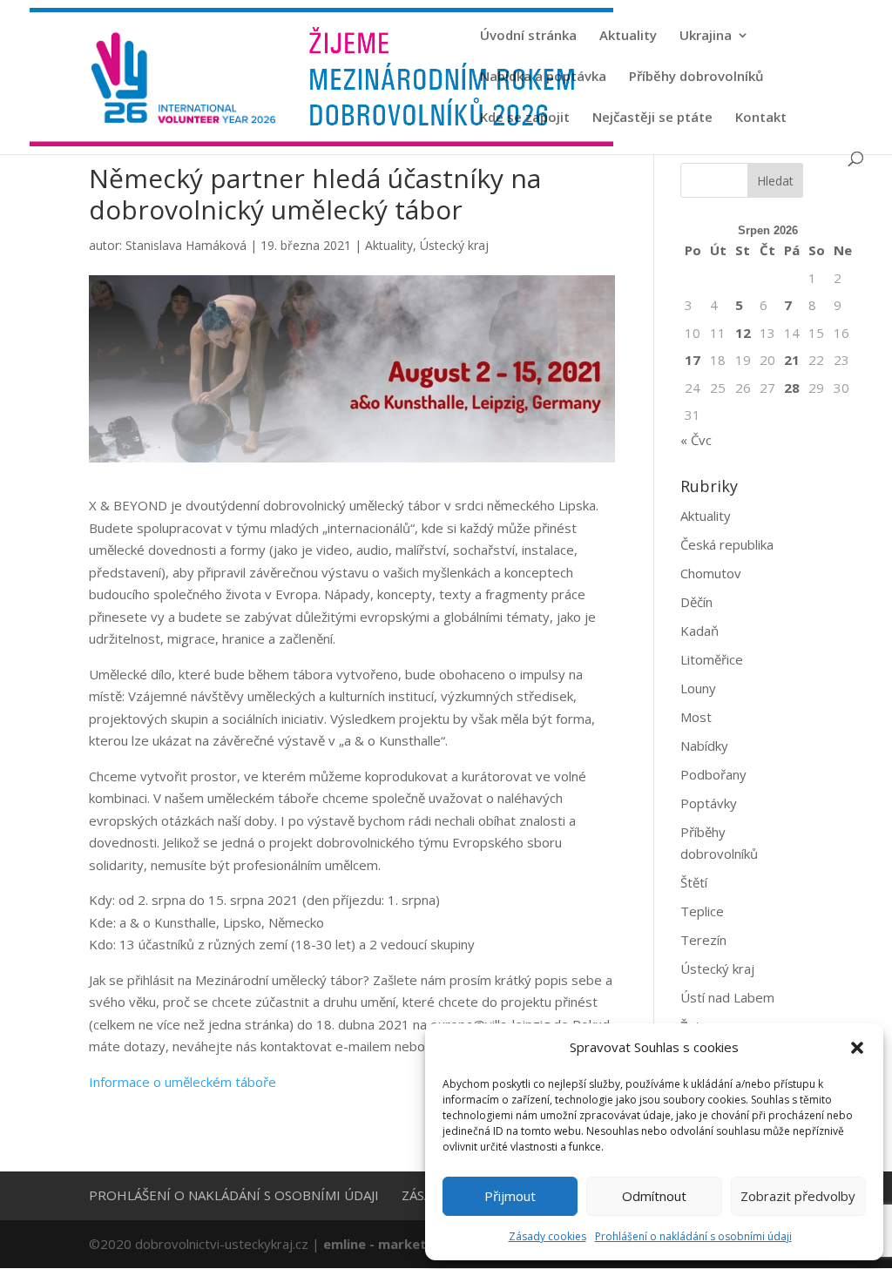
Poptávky (708, 803)
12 (743, 332)
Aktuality (628, 36)
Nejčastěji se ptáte (652, 118)
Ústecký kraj (454, 245)
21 (792, 359)
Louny (698, 688)
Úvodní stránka (528, 36)
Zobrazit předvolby (797, 1196)
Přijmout (510, 1196)
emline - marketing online (406, 1243)
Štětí (693, 882)
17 (692, 359)
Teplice (702, 911)
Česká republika (727, 544)
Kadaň (699, 630)
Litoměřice (711, 659)
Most (696, 717)
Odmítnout (654, 1196)
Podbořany (713, 774)
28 (792, 387)
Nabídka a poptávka (543, 77)
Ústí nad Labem (727, 997)
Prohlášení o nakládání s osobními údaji (693, 1236)
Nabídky (704, 745)
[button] (857, 1047)
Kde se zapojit (525, 118)
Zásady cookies (547, 1236)
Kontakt (761, 118)
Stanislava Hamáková (186, 245)
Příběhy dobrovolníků (696, 77)
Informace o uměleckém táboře (182, 1081)
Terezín (703, 939)
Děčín (696, 602)
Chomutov (710, 573)
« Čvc (696, 440)
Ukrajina (705, 36)
